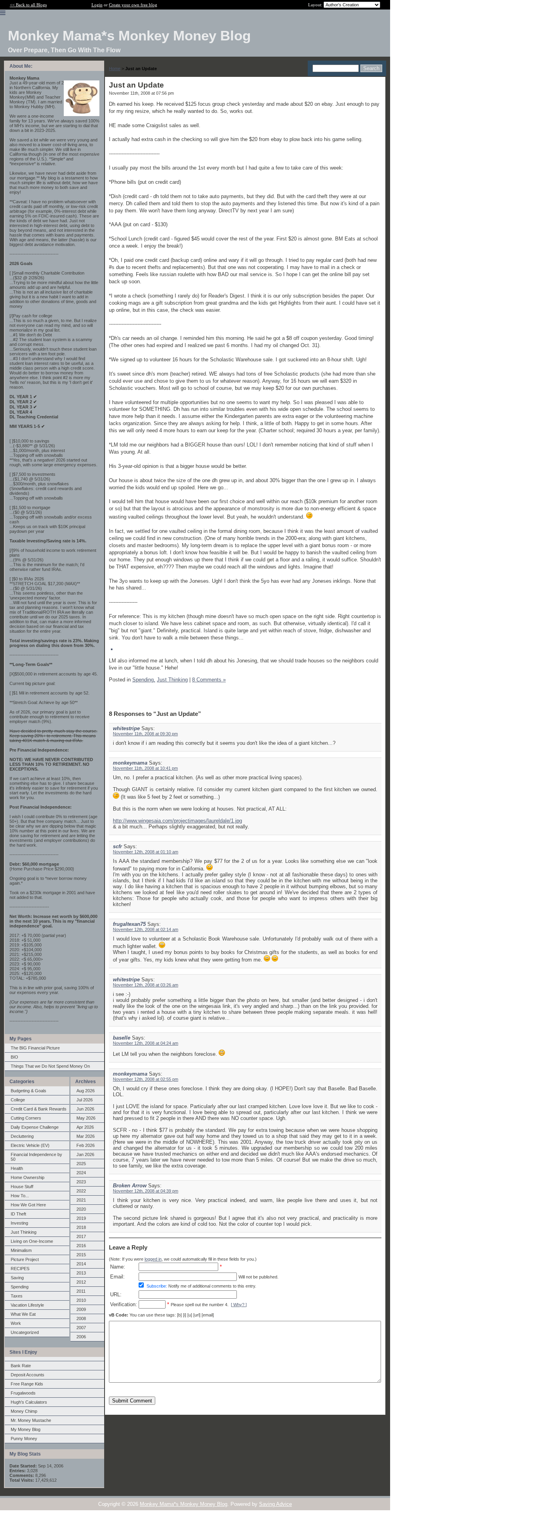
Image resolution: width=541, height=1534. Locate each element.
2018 (81, 1227)
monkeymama (130, 763)
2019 (81, 1218)
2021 (81, 1200)
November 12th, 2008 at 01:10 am (145, 851)
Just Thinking (23, 1232)
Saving (17, 1277)
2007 (81, 1327)
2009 (81, 1309)
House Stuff (22, 1186)
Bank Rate (21, 1365)
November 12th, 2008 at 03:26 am (145, 985)
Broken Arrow (130, 1186)
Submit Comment (132, 1401)
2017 (81, 1236)
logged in (153, 1259)
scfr (117, 846)
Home (114, 68)
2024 (81, 1172)
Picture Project (25, 1259)
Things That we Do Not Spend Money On (50, 1066)
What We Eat (23, 1314)
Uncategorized (25, 1332)
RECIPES (20, 1268)
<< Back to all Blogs (28, 4)
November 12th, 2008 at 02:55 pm (145, 1079)
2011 (81, 1291)
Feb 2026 (85, 1145)
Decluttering (22, 1136)
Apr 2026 (85, 1127)
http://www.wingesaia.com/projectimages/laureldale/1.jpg (177, 821)
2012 (81, 1282)
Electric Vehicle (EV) (30, 1145)
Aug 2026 (85, 1090)
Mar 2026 (85, 1136)
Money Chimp (24, 1411)
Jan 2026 (85, 1154)
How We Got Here (28, 1204)
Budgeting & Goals (28, 1090)
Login (97, 4)
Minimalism (21, 1250)
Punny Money (24, 1438)
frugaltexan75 (129, 924)
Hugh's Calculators (29, 1402)
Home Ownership (27, 1177)
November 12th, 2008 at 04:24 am (145, 1043)
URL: (116, 1294)
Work (16, 1323)
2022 (81, 1191)
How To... (20, 1195)
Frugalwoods (23, 1393)
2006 (81, 1336)
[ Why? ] (239, 1304)
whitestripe (126, 728)
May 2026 (85, 1118)
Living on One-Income (32, 1241)
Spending (20, 1286)
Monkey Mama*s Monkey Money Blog (183, 1504)
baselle (121, 1038)
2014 (81, 1263)
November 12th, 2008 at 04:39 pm (145, 1191)
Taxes (17, 1296)
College (18, 1099)
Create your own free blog (133, 4)
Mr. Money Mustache (31, 1420)
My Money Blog (25, 1429)
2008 (81, 1318)
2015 (81, 1254)
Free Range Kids (27, 1383)
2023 (81, 1181)
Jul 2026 (84, 1099)
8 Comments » (209, 680)
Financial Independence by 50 (36, 1157)
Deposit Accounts (27, 1374)
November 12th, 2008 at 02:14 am (145, 929)
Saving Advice (275, 1504)
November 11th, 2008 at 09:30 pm (145, 733)
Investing (19, 1223)
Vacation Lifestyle (27, 1305)
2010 (81, 1300)
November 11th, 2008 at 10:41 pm (145, 768)
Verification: (123, 1304)
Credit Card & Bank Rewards (39, 1109)
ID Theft (18, 1214)
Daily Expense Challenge (35, 1127)
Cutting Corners (26, 1118)
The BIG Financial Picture (35, 1048)
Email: (117, 1277)
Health (17, 1168)
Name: (117, 1267)
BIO (14, 1057)
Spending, (143, 680)
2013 (81, 1273)
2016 (81, 1245)
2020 (81, 1209)
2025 (81, 1163)
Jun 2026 (85, 1109)
